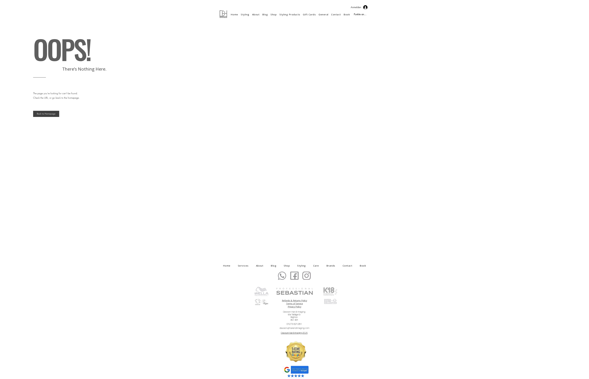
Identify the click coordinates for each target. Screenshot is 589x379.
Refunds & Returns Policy (294, 300)
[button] (256, 14)
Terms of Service (294, 303)
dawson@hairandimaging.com (294, 328)
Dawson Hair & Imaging (294, 315)
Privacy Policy (294, 306)
